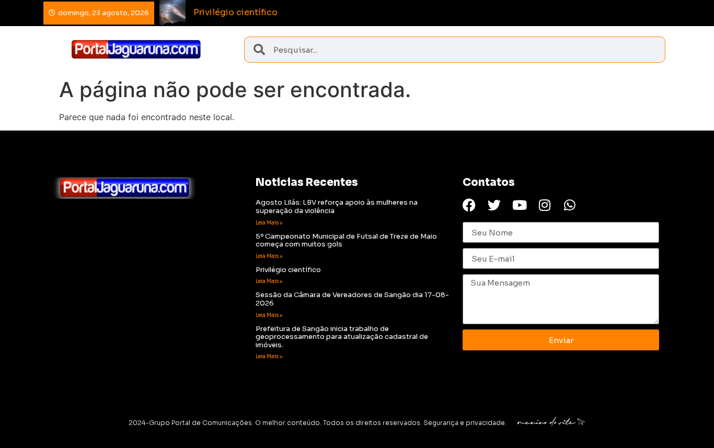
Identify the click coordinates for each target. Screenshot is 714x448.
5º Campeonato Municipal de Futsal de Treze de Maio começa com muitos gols (346, 240)
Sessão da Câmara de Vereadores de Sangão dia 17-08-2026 (352, 299)
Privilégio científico (288, 269)
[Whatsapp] (569, 204)
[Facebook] (469, 204)
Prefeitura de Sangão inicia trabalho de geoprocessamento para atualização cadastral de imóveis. (342, 336)
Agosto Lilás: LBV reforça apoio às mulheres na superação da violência (337, 206)
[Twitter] (494, 204)
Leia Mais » (269, 222)
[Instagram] (544, 204)
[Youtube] (519, 204)
